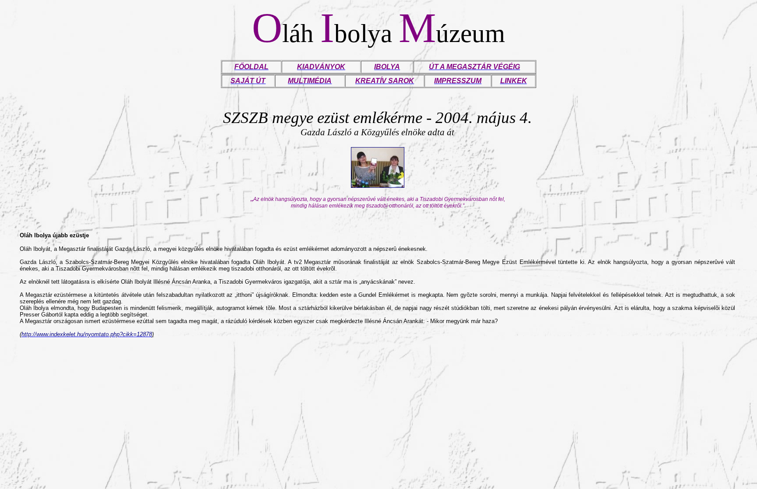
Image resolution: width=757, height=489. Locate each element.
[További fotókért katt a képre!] (377, 185)
